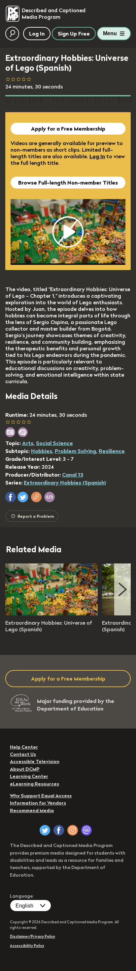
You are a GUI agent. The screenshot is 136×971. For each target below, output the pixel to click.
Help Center (24, 747)
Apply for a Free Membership (68, 128)
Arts (27, 443)
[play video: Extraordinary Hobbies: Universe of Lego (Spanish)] (51, 613)
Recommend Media (32, 810)
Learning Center (29, 776)
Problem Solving (75, 451)
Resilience (112, 451)
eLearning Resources (34, 784)
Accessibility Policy (27, 945)
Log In (97, 156)
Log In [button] (37, 33)
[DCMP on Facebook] (58, 830)
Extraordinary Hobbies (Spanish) (65, 482)
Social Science (54, 443)
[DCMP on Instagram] (72, 830)
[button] (10, 497)
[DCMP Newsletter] (86, 830)
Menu (110, 33)
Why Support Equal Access (41, 796)
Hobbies (41, 451)
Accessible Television (34, 761)
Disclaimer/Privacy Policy (32, 936)
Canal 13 (72, 474)
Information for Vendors (38, 803)
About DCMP (25, 769)
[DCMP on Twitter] (45, 830)
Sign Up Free (74, 33)
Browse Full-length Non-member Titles (68, 182)
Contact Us (23, 754)
